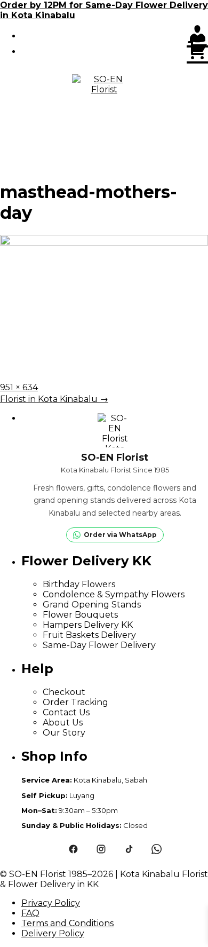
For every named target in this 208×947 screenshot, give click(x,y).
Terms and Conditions (67, 923)
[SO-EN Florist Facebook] (73, 849)
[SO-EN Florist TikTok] (128, 849)
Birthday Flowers (79, 584)
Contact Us (66, 712)
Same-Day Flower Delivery (99, 645)
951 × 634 (19, 387)
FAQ (30, 913)
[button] (104, 154)
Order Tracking (75, 702)
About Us (63, 722)
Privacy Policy (50, 903)
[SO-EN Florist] (104, 106)
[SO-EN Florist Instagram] (101, 849)
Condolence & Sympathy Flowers (114, 594)
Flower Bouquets (80, 615)
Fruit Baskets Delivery (89, 635)
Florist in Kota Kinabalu (54, 399)
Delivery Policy (52, 933)
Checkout (64, 692)
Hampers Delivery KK (88, 625)
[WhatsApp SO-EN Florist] (156, 849)
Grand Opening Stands (92, 604)
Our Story (64, 733)
